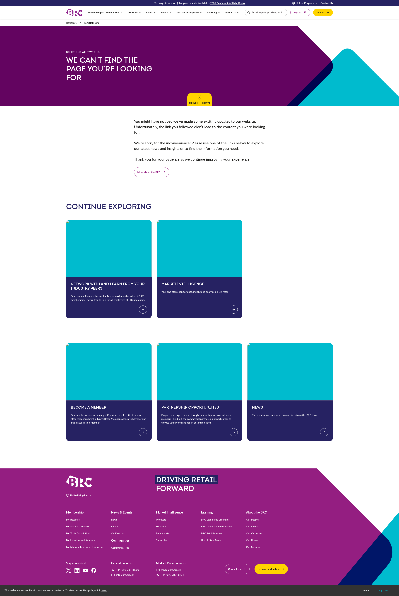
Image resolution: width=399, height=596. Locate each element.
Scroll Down (199, 103)
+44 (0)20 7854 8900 (127, 569)
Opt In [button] (366, 590)
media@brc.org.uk (171, 569)
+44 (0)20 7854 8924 (172, 574)
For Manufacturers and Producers (84, 547)
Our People (252, 519)
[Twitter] (68, 570)
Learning (207, 512)
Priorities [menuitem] (133, 12)
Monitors (161, 519)
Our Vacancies (254, 533)
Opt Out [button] (383, 590)
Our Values (252, 526)
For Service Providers (77, 526)
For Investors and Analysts (80, 540)
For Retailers (73, 519)
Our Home (252, 540)
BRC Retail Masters (211, 533)
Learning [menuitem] (212, 12)
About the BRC (256, 512)
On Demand (117, 533)
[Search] (248, 12)
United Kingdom (305, 3)
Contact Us (326, 3)
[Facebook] (93, 570)
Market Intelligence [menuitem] (188, 12)
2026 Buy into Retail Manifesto (227, 3)
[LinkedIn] (77, 570)
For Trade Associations (78, 533)
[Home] (74, 13)
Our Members (253, 547)
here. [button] (104, 590)
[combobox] (268, 12)
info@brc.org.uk (125, 574)
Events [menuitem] (164, 12)
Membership (75, 512)
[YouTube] (85, 570)
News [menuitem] (149, 12)
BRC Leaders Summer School (217, 526)
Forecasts (161, 526)
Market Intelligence (169, 512)
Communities (120, 540)
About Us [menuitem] (230, 12)
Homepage (71, 22)
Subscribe (161, 540)
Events (114, 526)
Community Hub (120, 547)
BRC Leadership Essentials (215, 519)
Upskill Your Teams (211, 540)
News (114, 519)
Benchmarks (162, 533)
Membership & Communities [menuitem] (103, 12)
